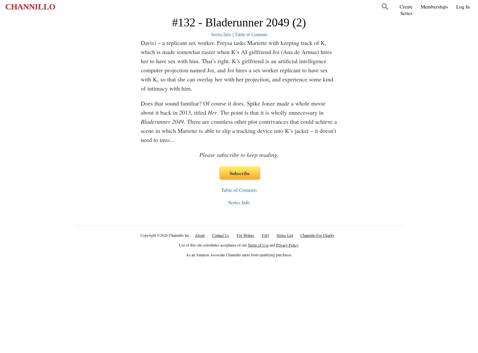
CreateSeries (406, 9)
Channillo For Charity (317, 235)
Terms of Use (258, 244)
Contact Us (220, 235)
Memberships (434, 6)
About (200, 235)
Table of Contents (251, 34)
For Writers (245, 235)
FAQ (265, 235)
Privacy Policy (287, 244)
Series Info (221, 34)
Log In (463, 6)
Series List (285, 235)
